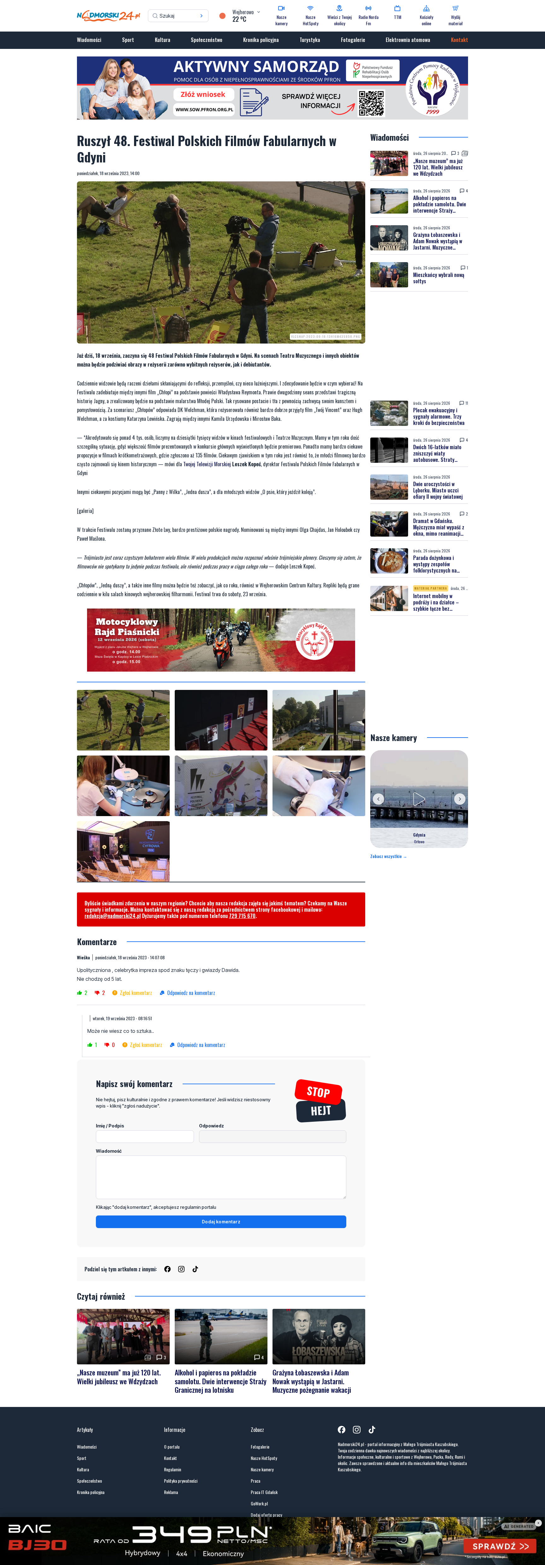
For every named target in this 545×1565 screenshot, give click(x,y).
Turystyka (310, 40)
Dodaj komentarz (221, 1221)
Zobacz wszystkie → (388, 856)
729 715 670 (242, 916)
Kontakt (459, 40)
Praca (255, 1481)
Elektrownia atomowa (408, 40)
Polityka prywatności (180, 1481)
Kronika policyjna (261, 40)
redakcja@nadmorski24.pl (113, 916)
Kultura (162, 40)
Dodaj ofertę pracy (266, 1515)
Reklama (171, 1492)
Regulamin (172, 1469)
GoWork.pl (259, 1503)
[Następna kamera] (460, 799)
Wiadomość (109, 1151)
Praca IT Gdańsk (264, 1492)
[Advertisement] (419, 346)
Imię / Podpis (110, 1125)
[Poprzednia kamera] (378, 799)
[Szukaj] (201, 16)
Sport (128, 40)
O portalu (171, 1447)
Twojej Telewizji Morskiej (207, 464)
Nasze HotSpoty (264, 1458)
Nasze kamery (262, 1469)
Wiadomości (89, 40)
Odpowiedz (211, 1125)
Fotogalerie (353, 40)
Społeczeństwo (206, 40)
